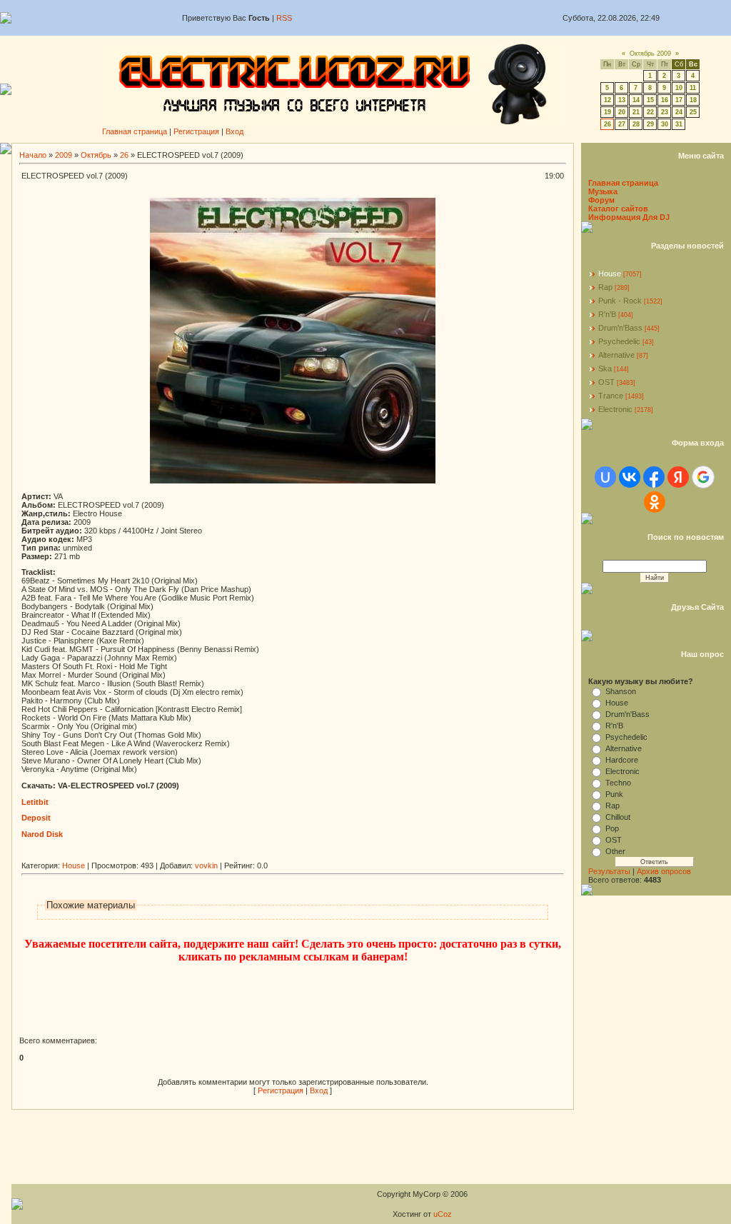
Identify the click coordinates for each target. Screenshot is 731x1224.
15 (650, 100)
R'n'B (607, 314)
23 (664, 112)
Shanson (620, 691)
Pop (612, 828)
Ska (605, 368)
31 (678, 124)
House (73, 865)
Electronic (615, 409)
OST (606, 382)
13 (621, 100)
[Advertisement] (281, 856)
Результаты (609, 871)
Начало (32, 155)
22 (650, 112)
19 (607, 112)
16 (664, 100)
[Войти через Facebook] (654, 477)
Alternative (616, 355)
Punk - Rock (620, 300)
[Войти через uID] (605, 477)
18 (693, 100)
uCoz (442, 1214)
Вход (234, 131)
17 (678, 100)
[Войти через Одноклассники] (654, 502)
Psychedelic (619, 341)
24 (678, 112)
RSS (284, 18)
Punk (614, 794)
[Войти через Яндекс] (678, 477)
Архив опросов (664, 871)
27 (621, 124)
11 (693, 87)
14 (636, 100)
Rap (605, 287)
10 (678, 87)
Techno (618, 782)
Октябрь (96, 155)
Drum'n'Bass (620, 327)
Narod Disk (42, 834)
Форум (601, 200)
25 (693, 112)
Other (615, 851)
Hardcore (621, 760)
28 (636, 124)
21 (636, 112)
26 (607, 124)
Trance (610, 395)
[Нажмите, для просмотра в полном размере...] (292, 480)
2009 (63, 155)
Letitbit (35, 802)
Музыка (602, 191)
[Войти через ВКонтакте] (629, 477)
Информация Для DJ (629, 217)
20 (621, 112)
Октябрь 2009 (650, 53)
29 (650, 124)
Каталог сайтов (618, 208)
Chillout (617, 817)
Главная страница (134, 131)
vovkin (206, 865)
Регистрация (196, 131)
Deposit (36, 817)
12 (607, 100)
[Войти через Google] (703, 477)
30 (664, 124)
